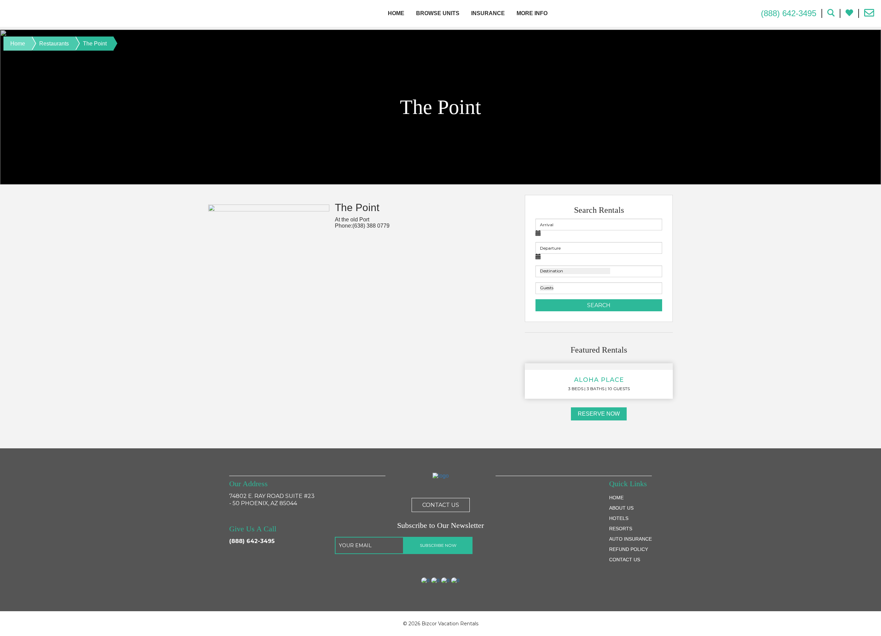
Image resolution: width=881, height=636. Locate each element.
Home (396, 13)
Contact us (440, 505)
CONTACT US (624, 559)
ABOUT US (621, 508)
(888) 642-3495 (252, 541)
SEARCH (599, 305)
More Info (532, 13)
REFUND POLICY (628, 549)
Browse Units (437, 13)
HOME (616, 497)
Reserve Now (599, 414)
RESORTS (620, 528)
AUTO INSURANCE (630, 539)
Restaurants (54, 43)
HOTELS (618, 518)
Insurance (488, 13)
